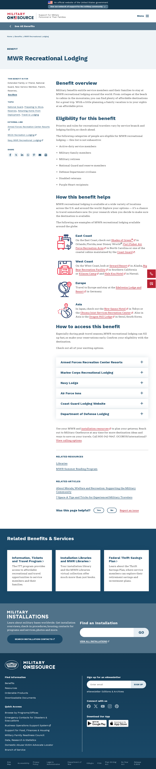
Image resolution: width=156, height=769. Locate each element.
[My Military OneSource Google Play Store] (97, 723)
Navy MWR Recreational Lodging (24, 140)
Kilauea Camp (87, 273)
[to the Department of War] (50, 2)
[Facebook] (89, 706)
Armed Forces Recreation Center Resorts (29, 126)
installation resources (95, 428)
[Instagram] (110, 706)
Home (9, 36)
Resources (11, 688)
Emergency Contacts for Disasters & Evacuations (26, 719)
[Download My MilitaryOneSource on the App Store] (118, 723)
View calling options (69, 440)
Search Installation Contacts (34, 639)
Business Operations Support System (26, 725)
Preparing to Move (33, 107)
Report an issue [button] (129, 510)
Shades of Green (122, 240)
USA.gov (90, 763)
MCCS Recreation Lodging (21, 135)
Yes (99, 510)
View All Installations (93, 641)
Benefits (18, 36)
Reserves (12, 110)
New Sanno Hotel (115, 308)
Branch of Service (15, 749)
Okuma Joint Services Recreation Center (105, 312)
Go (141, 632)
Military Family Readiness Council (24, 735)
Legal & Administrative (53, 763)
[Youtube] (103, 706)
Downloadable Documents (20, 697)
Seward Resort (118, 265)
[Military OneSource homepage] (23, 16)
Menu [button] (140, 15)
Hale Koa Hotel (114, 273)
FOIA (99, 763)
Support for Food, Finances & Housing (27, 730)
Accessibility (23, 763)
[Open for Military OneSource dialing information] (151, 273)
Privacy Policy (36, 763)
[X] (96, 706)
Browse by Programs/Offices (21, 712)
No (111, 510)
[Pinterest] (117, 706)
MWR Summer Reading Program (77, 468)
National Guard (15, 107)
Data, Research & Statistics (20, 740)
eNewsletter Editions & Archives (105, 691)
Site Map (9, 763)
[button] (78, 7)
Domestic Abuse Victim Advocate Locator (29, 744)
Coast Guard (125, 252)
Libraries (61, 463)
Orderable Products (16, 692)
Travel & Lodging (30, 114)
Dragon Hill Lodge (100, 316)
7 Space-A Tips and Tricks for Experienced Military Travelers (94, 497)
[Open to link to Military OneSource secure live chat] (151, 283)
